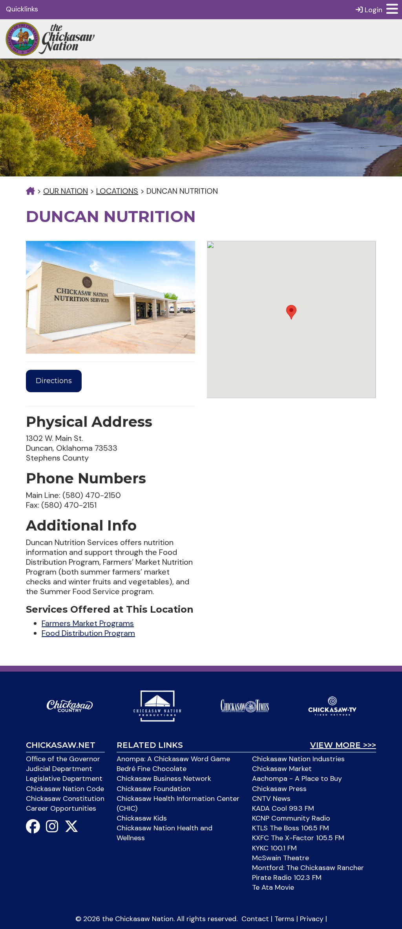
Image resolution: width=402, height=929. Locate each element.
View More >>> (343, 745)
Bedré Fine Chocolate (151, 768)
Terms (284, 918)
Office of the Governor (63, 759)
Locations (117, 191)
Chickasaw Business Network (164, 778)
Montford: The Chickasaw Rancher (308, 867)
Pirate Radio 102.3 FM (287, 877)
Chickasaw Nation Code (65, 788)
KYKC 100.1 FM (274, 848)
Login (372, 10)
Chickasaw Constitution (65, 798)
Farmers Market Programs (88, 623)
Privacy (311, 918)
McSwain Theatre (280, 858)
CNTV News (271, 798)
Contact (255, 918)
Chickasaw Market (282, 768)
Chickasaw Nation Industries (298, 759)
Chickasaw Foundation (153, 788)
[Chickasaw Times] (245, 705)
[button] (291, 312)
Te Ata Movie (273, 887)
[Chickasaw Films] (157, 705)
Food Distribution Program (88, 633)
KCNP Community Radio (291, 818)
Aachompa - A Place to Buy (297, 778)
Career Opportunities (61, 808)
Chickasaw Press (279, 788)
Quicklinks (22, 9)
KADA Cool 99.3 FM (283, 808)
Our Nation (65, 191)
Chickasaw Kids (142, 818)
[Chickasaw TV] (332, 705)
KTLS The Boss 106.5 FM (290, 828)
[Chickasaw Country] (70, 705)
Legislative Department (64, 778)
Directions (54, 380)
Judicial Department (59, 768)
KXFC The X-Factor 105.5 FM (298, 838)
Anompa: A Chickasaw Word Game (173, 759)
